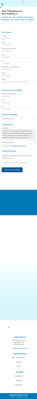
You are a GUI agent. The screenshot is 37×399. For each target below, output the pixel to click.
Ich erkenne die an (15, 146)
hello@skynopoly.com (19, 348)
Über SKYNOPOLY (18, 357)
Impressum (18, 385)
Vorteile (18, 362)
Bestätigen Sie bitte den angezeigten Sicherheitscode (17, 155)
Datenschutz (19, 397)
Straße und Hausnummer (9, 48)
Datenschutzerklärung (18, 146)
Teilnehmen (18, 376)
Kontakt (18, 380)
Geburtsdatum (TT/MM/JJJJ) (10, 67)
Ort (3, 60)
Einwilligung (5, 128)
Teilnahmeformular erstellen (12, 170)
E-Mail (3, 79)
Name (3, 42)
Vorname (4, 36)
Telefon (4, 73)
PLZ (3, 54)
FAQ (18, 366)
